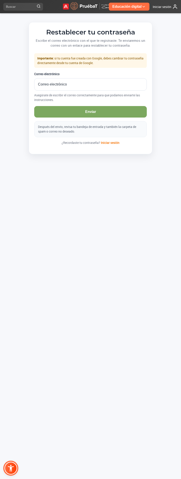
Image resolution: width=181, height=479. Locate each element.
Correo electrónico (47, 74)
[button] (10, 468)
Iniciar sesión (110, 143)
